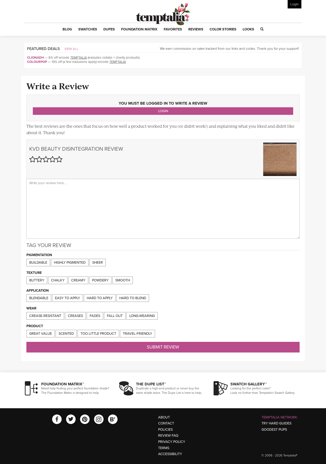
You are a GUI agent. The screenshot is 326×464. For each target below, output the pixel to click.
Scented (66, 333)
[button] (67, 29)
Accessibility (170, 454)
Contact (166, 423)
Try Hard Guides (276, 423)
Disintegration (82, 149)
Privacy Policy (171, 442)
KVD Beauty (45, 149)
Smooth (122, 280)
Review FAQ (168, 435)
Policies (165, 429)
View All (71, 49)
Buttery (36, 280)
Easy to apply (67, 298)
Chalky (58, 280)
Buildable (38, 262)
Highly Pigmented (70, 262)
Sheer (97, 262)
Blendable (38, 298)
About (164, 417)
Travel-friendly (137, 333)
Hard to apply (100, 298)
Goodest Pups (274, 429)
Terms (163, 448)
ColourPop (37, 62)
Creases (75, 316)
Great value (40, 333)
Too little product (98, 333)
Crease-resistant (45, 316)
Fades (95, 316)
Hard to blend (132, 298)
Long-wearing (142, 316)
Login (294, 4)
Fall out (115, 316)
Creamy (78, 280)
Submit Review (163, 347)
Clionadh (35, 58)
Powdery (100, 280)
